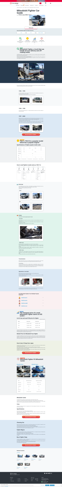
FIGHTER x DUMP (24, 303)
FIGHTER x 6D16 (24, 300)
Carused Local (31, 5)
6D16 (21, 32)
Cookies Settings (42, 485)
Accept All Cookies (52, 485)
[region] (31, 485)
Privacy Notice (6, 486)
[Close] (61, 485)
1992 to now (31, 27)
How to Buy (26, 478)
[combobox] (30, 3)
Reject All (47, 485)
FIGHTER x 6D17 (24, 297)
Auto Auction (22, 5)
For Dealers (36, 5)
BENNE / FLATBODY (40, 32)
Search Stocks (17, 5)
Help (45, 5)
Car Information (27, 5)
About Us (12, 478)
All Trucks (18, 452)
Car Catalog (19, 478)
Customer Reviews (41, 5)
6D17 (31, 32)
